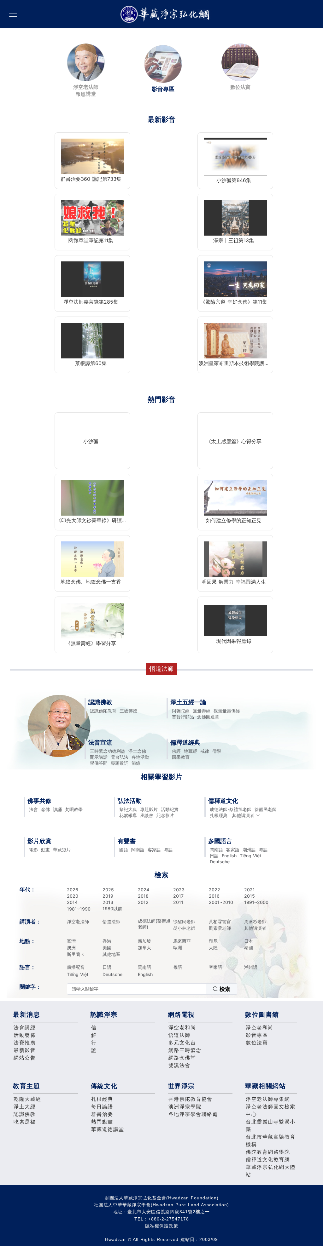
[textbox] (136, 989)
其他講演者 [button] (243, 815)
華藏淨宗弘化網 (166, 14)
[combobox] (152, 989)
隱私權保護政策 (161, 1225)
